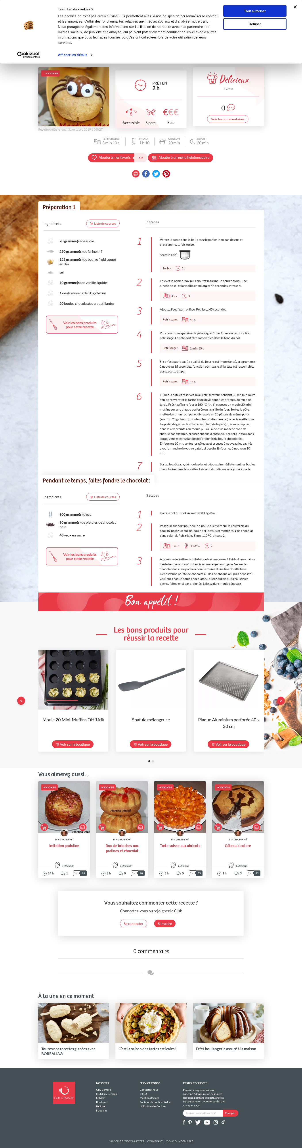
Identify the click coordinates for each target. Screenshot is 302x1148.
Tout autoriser (255, 11)
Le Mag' (100, 1098)
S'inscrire (165, 923)
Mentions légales (149, 1098)
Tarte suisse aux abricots (180, 846)
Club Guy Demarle (106, 1094)
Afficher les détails (72, 55)
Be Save (100, 1106)
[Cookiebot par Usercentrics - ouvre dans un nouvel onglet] (28, 55)
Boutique (101, 1102)
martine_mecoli (64, 839)
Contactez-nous (149, 1089)
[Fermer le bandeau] (295, 6)
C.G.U (143, 1094)
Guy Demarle (103, 1089)
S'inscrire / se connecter (126, 1141)
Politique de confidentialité (155, 1102)
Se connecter (133, 923)
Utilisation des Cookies (153, 1106)
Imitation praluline (64, 846)
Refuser (255, 24)
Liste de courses (105, 223)
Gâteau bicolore (238, 846)
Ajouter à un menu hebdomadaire (184, 157)
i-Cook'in (101, 1110)
